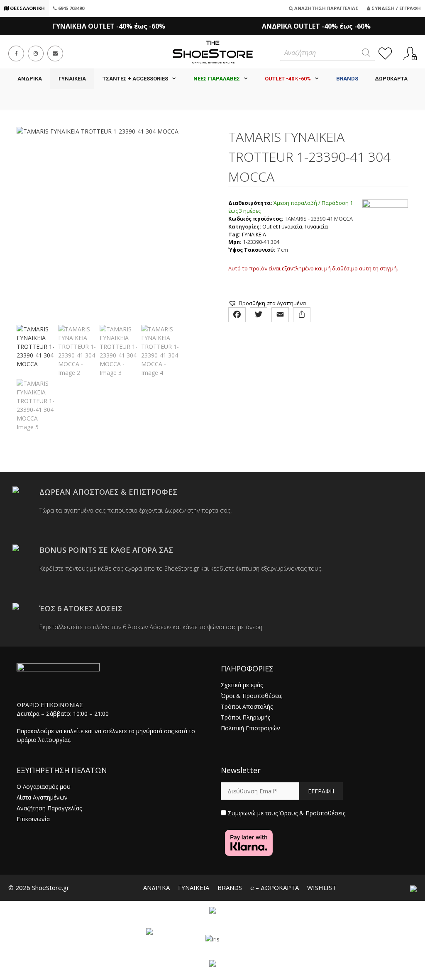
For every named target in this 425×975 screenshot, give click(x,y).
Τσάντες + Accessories (135, 78)
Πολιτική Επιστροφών (250, 728)
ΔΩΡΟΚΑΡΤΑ (391, 78)
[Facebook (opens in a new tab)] (16, 53)
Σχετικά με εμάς (242, 685)
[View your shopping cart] (212, 99)
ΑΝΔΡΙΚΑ (29, 78)
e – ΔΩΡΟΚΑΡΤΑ (274, 887)
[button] (267, 303)
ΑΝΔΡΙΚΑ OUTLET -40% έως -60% (316, 26)
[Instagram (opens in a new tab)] (36, 53)
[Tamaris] (385, 226)
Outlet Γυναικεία (282, 226)
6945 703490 (70, 8)
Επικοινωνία (33, 819)
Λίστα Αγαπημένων (42, 797)
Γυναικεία (316, 226)
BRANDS (229, 887)
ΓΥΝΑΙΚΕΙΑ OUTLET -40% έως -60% (108, 26)
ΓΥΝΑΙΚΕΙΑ (72, 78)
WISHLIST (321, 887)
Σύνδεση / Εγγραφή (395, 8)
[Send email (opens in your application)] (55, 53)
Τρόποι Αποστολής (247, 706)
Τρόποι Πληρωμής (245, 717)
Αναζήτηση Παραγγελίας (326, 8)
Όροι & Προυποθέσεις (251, 696)
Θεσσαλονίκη (27, 8)
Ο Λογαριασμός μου (44, 786)
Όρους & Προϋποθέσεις (312, 813)
